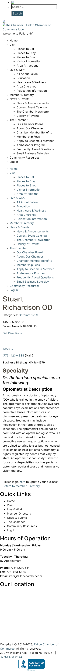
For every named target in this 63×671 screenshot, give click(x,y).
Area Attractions (27, 65)
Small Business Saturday (33, 153)
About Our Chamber (30, 128)
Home (14, 40)
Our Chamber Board (30, 124)
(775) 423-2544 (11, 657)
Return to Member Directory (21, 486)
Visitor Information (29, 61)
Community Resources (24, 157)
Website (8, 348)
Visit (12, 44)
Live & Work (17, 69)
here (22, 482)
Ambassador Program (31, 145)
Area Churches (26, 86)
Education (23, 78)
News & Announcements (33, 103)
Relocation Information (32, 90)
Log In (14, 161)
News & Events (19, 99)
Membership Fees (28, 136)
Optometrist (27, 315)
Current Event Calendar (32, 107)
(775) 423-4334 (13, 355)
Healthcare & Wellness (31, 82)
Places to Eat (25, 49)
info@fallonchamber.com (25, 576)
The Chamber (18, 120)
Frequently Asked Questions (35, 149)
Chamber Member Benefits (34, 132)
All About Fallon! (27, 74)
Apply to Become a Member (35, 141)
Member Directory (22, 95)
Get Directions (12, 333)
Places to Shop (27, 57)
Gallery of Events (28, 115)
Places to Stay (26, 53)
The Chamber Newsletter (33, 111)
